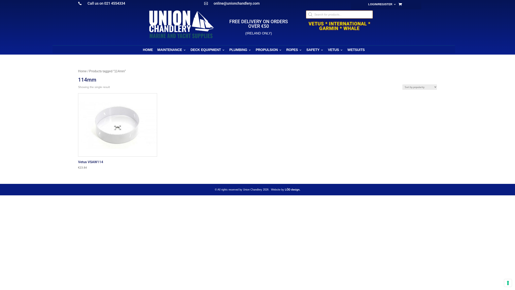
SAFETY (312, 50)
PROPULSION (267, 50)
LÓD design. (292, 189)
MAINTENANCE (169, 50)
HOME (148, 50)
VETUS (333, 50)
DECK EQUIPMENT (206, 50)
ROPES (292, 50)
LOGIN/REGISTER (380, 4)
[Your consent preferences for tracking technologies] (508, 283)
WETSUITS (356, 50)
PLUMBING (238, 50)
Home (82, 71)
